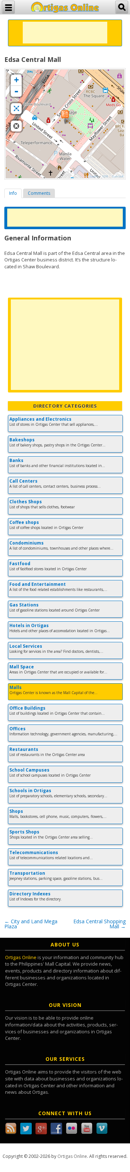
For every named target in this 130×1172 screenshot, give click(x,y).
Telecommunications (33, 852)
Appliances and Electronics (40, 419)
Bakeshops (22, 440)
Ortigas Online (20, 957)
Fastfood (19, 563)
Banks (16, 460)
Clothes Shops (25, 502)
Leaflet (94, 176)
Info (13, 193)
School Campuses (29, 770)
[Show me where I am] (16, 126)
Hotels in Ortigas (29, 625)
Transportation (27, 873)
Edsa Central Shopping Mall (99, 924)
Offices (17, 729)
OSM (105, 176)
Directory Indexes (30, 894)
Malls (15, 687)
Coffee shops (24, 522)
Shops (16, 811)
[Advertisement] (65, 32)
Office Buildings (27, 708)
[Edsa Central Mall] (65, 117)
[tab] (13, 193)
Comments (39, 193)
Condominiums (26, 543)
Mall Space (21, 667)
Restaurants (23, 749)
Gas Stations (24, 605)
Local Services (25, 646)
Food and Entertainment (37, 584)
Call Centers (23, 481)
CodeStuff (118, 176)
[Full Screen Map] (16, 108)
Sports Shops (24, 832)
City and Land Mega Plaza (30, 924)
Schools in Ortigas (30, 790)
